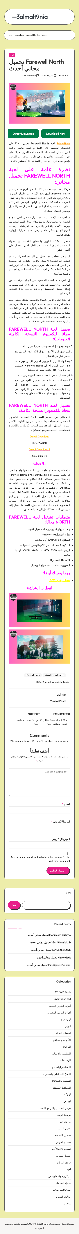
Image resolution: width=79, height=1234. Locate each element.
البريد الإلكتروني (60, 821)
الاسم (66, 804)
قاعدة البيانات (64, 1162)
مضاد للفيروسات (62, 1189)
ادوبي (68, 1026)
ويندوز (67, 1203)
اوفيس (67, 1101)
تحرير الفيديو (64, 1128)
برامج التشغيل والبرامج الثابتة (55, 1108)
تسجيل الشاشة (63, 1135)
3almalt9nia (32, 16)
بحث (68, 892)
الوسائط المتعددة (62, 1087)
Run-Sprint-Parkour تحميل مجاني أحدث (49, 965)
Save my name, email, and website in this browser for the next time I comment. (40, 859)
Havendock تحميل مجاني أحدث (54, 957)
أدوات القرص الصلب (60, 1005)
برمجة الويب (64, 1114)
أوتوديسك (65, 1019)
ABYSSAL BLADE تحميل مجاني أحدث (51, 950)
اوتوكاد (67, 1094)
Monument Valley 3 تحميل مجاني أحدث (49, 935)
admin (61, 694)
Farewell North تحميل (54, 675)
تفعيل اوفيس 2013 (59, 580)
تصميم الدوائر (63, 1142)
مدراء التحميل (63, 1183)
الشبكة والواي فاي (61, 1067)
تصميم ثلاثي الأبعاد (61, 1149)
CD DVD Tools (63, 992)
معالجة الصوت (63, 1196)
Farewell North (33, 675)
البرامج (67, 1046)
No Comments (29, 75)
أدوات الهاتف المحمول (59, 1012)
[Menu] (15, 17)
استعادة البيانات (63, 1033)
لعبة (12, 55)
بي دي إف (65, 1121)
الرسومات (65, 1060)
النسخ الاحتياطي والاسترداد (56, 1074)
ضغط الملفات (63, 1155)
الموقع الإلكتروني (61, 839)
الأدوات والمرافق (62, 1040)
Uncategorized (62, 999)
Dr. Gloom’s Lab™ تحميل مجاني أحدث (50, 942)
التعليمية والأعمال (61, 1053)
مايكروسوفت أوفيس (59, 1176)
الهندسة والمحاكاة (61, 1080)
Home (43, 35)
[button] (58, 701)
